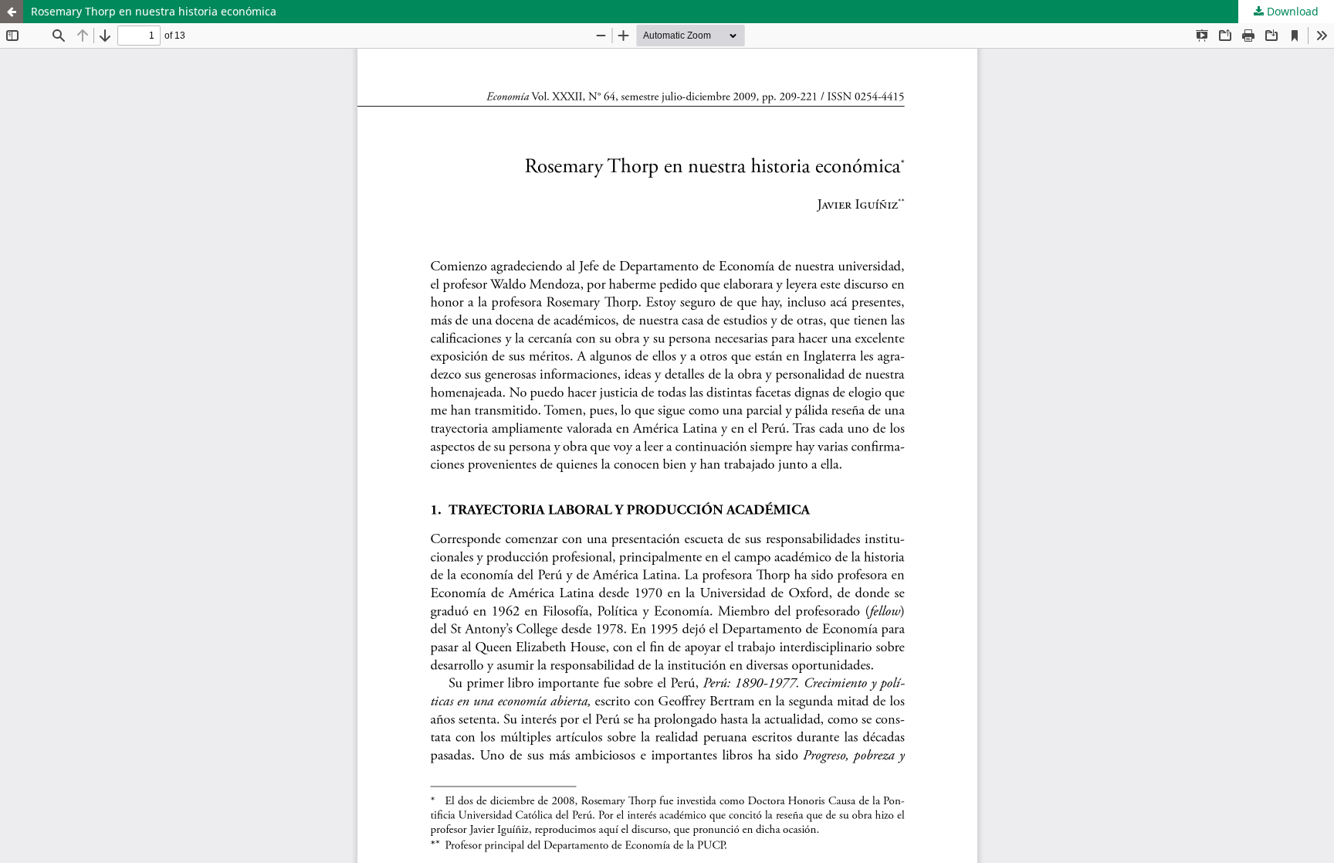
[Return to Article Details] (11, 11)
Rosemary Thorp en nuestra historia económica (153, 11)
